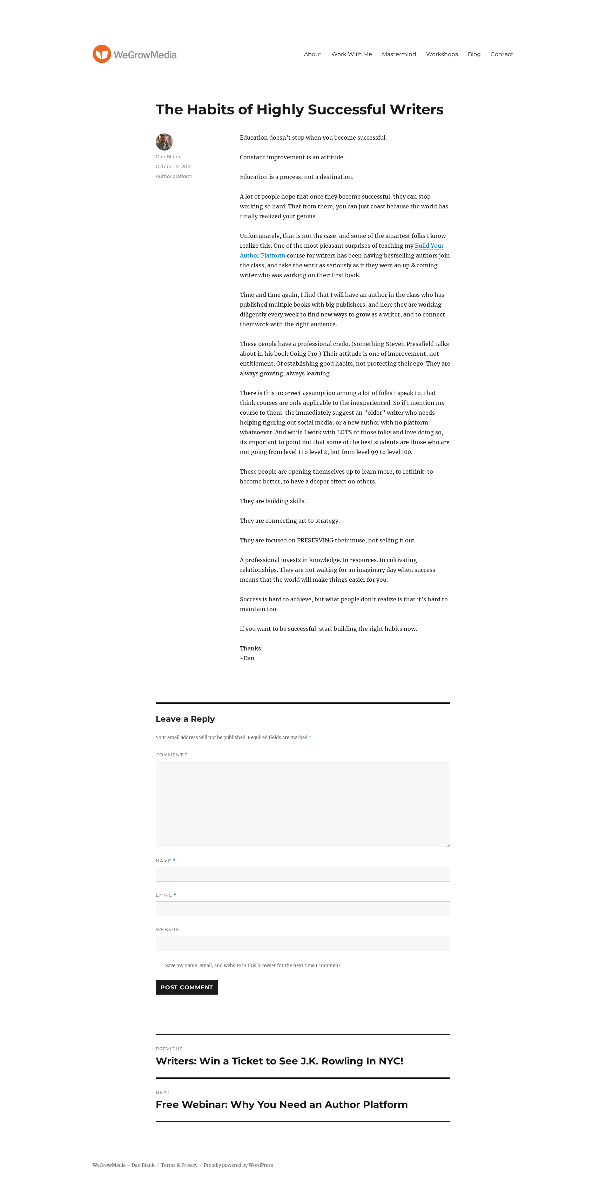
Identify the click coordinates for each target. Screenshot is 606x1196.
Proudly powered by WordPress (238, 1165)
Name (166, 861)
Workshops (442, 54)
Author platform (174, 176)
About (313, 54)
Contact (502, 54)
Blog (474, 54)
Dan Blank (168, 156)
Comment (172, 755)
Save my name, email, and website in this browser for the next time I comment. (253, 966)
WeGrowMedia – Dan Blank (124, 1165)
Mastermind (399, 54)
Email (166, 895)
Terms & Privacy (179, 1165)
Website (168, 929)
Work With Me (351, 54)
